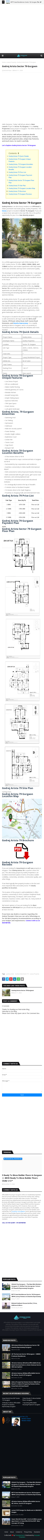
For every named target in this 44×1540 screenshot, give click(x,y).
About (12, 1532)
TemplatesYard (19, 1535)
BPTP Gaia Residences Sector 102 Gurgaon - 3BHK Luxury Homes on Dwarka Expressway (26, 1295)
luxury (4, 211)
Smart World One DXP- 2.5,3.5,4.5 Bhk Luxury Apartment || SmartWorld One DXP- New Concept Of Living (26, 1521)
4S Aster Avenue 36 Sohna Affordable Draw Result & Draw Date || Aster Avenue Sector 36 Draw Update (26, 1365)
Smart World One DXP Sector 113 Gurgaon (11, 1399)
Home (4, 62)
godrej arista (10, 974)
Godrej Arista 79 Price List (17, 172)
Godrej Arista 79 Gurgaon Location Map (22, 188)
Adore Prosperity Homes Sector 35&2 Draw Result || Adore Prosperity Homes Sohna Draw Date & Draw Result (26, 1384)
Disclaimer (37, 1532)
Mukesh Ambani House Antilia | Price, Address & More (24, 1304)
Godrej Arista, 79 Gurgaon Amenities (21, 164)
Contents (13, 153)
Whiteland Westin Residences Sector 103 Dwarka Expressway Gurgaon (25, 1346)
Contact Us (19, 1532)
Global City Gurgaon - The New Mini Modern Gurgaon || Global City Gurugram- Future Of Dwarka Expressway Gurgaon (26, 1286)
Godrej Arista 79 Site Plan (17, 185)
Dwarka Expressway (20, 323)
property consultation (18, 1211)
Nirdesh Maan (7, 70)
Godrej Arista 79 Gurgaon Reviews (20, 194)
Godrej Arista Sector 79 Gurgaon (22, 990)
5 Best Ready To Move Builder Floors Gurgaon (32, 1399)
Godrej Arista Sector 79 (22, 974)
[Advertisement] (22, 28)
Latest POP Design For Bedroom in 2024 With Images (26, 1511)
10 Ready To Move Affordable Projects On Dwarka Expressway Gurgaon (11, 1404)
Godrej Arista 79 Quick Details (19, 156)
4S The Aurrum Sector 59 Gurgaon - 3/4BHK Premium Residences (25, 1355)
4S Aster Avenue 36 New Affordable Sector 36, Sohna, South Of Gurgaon (25, 1374)
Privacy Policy (28, 1532)
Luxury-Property (11, 62)
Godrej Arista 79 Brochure (17, 191)
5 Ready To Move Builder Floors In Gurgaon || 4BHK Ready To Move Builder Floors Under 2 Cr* (22, 1178)
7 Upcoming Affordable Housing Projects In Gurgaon (31, 1404)
